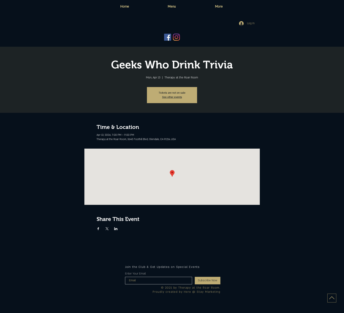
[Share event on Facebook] (98, 228)
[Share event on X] (107, 228)
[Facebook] (167, 37)
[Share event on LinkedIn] (116, 228)
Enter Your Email (135, 273)
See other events (172, 97)
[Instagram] (176, 37)
